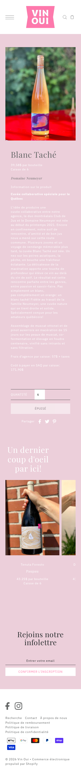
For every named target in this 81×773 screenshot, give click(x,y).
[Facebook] (8, 706)
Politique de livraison (22, 727)
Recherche (13, 718)
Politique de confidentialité (27, 732)
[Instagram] (19, 706)
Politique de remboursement (27, 723)
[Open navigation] (10, 17)
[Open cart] (72, 17)
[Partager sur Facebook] (40, 421)
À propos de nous (53, 718)
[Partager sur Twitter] (47, 421)
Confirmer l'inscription (40, 672)
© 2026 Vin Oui (17, 759)
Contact (31, 718)
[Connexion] (64, 17)
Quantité (19, 395)
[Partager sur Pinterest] (54, 421)
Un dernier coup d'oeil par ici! (28, 459)
